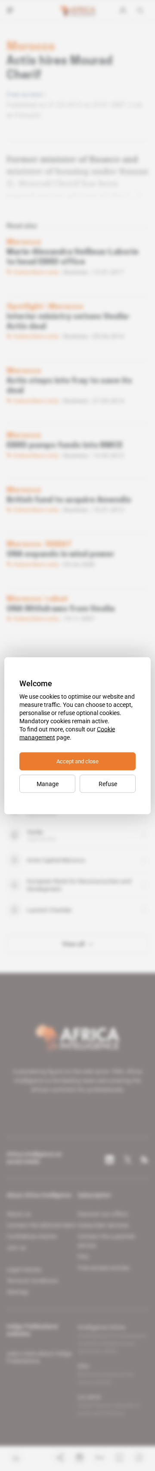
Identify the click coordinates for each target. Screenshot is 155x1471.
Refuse (108, 783)
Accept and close (77, 761)
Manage (48, 783)
